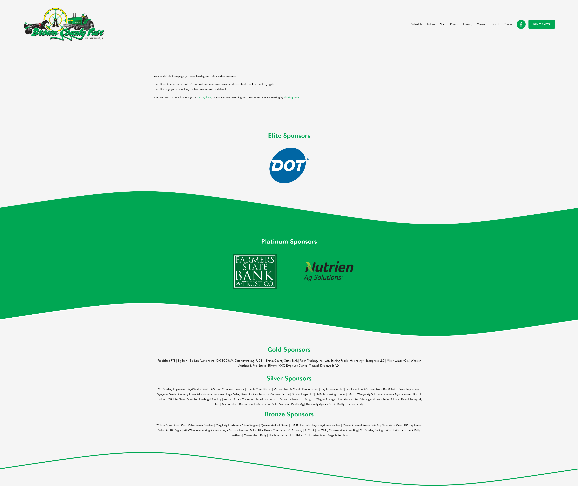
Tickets (431, 24)
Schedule (416, 24)
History (467, 24)
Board (495, 24)
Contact (509, 24)
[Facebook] (521, 24)
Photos (454, 24)
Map (442, 24)
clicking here (204, 97)
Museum (482, 24)
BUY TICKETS (541, 24)
